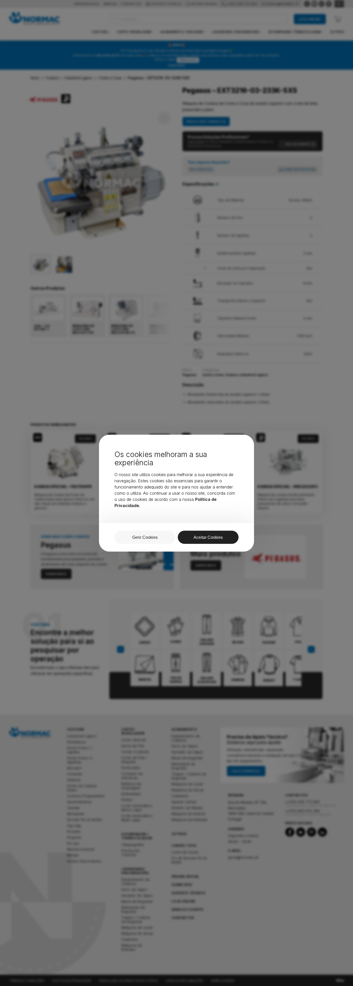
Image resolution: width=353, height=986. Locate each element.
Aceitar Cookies (208, 537)
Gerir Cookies (145, 537)
